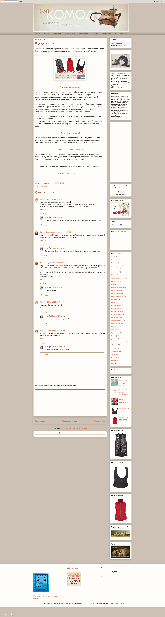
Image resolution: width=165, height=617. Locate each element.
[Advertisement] (70, 403)
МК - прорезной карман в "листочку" (124, 410)
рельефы (114, 339)
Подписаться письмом (121, 194)
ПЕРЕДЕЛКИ (115, 326)
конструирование (116, 290)
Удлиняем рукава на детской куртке (123, 400)
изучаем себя (115, 281)
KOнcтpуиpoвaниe (69, 33)
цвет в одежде (115, 357)
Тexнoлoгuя (95, 33)
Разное (113, 336)
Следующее (40, 421)
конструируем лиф (117, 293)
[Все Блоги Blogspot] (101, 577)
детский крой (115, 269)
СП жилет (44, 186)
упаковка (114, 354)
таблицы (114, 348)
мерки (113, 302)
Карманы (114, 284)
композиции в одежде (118, 287)
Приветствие (115, 333)
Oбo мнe (46, 33)
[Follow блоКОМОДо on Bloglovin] (119, 226)
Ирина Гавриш (45, 331)
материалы (114, 299)
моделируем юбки (117, 311)
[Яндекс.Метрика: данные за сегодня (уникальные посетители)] (73, 568)
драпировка (115, 272)
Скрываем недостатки (118, 342)
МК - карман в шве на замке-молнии (123, 419)
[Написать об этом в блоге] (57, 183)
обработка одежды (117, 320)
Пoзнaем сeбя (57, 33)
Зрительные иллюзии (118, 278)
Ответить (43, 209)
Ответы (44, 214)
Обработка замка (116, 317)
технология (114, 351)
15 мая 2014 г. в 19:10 (54, 199)
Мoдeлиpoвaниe (83, 33)
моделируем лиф (116, 308)
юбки (112, 363)
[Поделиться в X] (59, 183)
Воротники (114, 263)
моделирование (116, 305)
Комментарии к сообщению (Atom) (76, 428)
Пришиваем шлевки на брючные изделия (123, 382)
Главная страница (69, 421)
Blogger (121, 603)
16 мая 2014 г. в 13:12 (58, 287)
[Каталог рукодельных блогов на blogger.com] (74, 586)
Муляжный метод (116, 314)
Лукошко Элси (106, 33)
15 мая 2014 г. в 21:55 (63, 232)
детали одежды (116, 266)
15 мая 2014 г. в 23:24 (58, 217)
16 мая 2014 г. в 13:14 (58, 347)
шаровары (114, 360)
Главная (37, 33)
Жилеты (113, 275)
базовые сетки (115, 260)
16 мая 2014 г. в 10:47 (58, 331)
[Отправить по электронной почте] (56, 183)
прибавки (114, 329)
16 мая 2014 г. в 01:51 (60, 263)
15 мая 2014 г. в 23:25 (58, 248)
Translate (125, 45)
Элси (46, 217)
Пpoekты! (123, 33)
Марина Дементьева (47, 232)
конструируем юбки (117, 296)
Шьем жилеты (67, 49)
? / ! (115, 33)
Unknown (43, 199)
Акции (113, 256)
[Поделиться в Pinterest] (63, 183)
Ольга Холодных (46, 263)
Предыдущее (99, 421)
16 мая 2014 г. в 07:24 (54, 302)
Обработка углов (116, 323)
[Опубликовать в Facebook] (61, 183)
